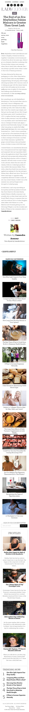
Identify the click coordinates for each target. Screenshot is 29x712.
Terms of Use (12, 708)
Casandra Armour (10, 30)
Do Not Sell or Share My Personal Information (14, 709)
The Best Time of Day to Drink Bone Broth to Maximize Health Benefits (16, 690)
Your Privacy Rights (9, 706)
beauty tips (18, 220)
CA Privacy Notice (20, 706)
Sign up (23, 526)
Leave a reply (20, 30)
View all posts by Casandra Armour (14, 241)
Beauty (16, 218)
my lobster (20, 78)
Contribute (15, 2)
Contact (22, 2)
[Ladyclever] (14, 9)
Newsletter (8, 2)
